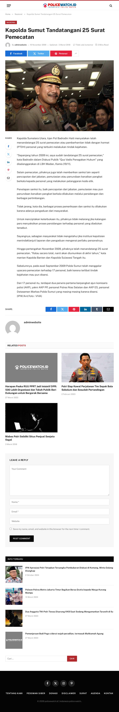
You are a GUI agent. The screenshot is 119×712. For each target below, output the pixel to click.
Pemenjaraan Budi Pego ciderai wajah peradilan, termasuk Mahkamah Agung (64, 633)
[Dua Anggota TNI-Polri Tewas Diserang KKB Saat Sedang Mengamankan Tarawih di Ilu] (13, 618)
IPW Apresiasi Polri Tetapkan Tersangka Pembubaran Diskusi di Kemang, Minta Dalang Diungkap (69, 569)
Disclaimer (69, 693)
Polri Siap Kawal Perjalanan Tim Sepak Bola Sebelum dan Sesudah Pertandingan (87, 388)
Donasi (53, 693)
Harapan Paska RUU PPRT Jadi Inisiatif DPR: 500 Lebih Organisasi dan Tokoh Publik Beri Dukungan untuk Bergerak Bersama (31, 390)
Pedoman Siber (36, 693)
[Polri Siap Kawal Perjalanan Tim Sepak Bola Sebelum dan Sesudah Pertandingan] (88, 367)
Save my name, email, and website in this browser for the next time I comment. (51, 529)
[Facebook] (8, 146)
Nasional (11, 22)
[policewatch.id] (59, 6)
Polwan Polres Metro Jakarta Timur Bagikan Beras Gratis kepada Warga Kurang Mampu (65, 591)
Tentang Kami (14, 693)
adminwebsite (21, 45)
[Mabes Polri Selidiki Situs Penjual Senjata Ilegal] (31, 417)
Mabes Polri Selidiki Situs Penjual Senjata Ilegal (30, 438)
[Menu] (9, 5)
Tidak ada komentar (84, 45)
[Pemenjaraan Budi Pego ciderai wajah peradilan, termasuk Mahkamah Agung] (13, 640)
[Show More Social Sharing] (76, 53)
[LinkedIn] (8, 162)
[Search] (110, 5)
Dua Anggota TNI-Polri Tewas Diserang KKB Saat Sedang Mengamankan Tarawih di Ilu (69, 611)
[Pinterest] (8, 170)
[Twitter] (8, 154)
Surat (83, 693)
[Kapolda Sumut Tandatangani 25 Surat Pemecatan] (59, 95)
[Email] (8, 178)
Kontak (108, 693)
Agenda (95, 693)
